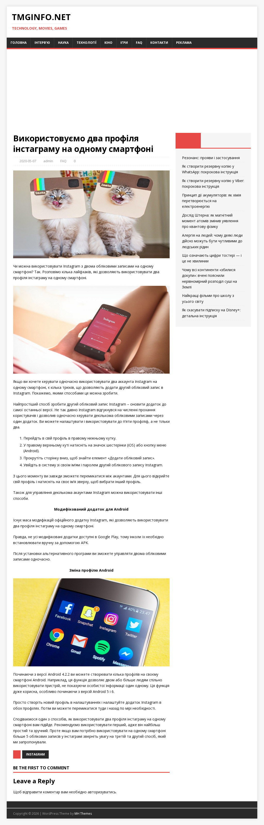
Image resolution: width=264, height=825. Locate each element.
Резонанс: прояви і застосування (211, 157)
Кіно (108, 42)
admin (48, 161)
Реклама (184, 42)
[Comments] (238, 140)
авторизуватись (102, 791)
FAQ (139, 42)
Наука (63, 42)
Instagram (35, 754)
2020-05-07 (28, 161)
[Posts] (188, 140)
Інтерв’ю (42, 42)
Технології (86, 42)
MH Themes (83, 813)
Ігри (124, 42)
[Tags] (213, 140)
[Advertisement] (132, 94)
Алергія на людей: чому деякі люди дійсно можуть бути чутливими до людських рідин (212, 241)
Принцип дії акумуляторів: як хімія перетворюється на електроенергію (211, 201)
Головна (19, 42)
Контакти (159, 42)
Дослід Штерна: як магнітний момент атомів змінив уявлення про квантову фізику (210, 221)
